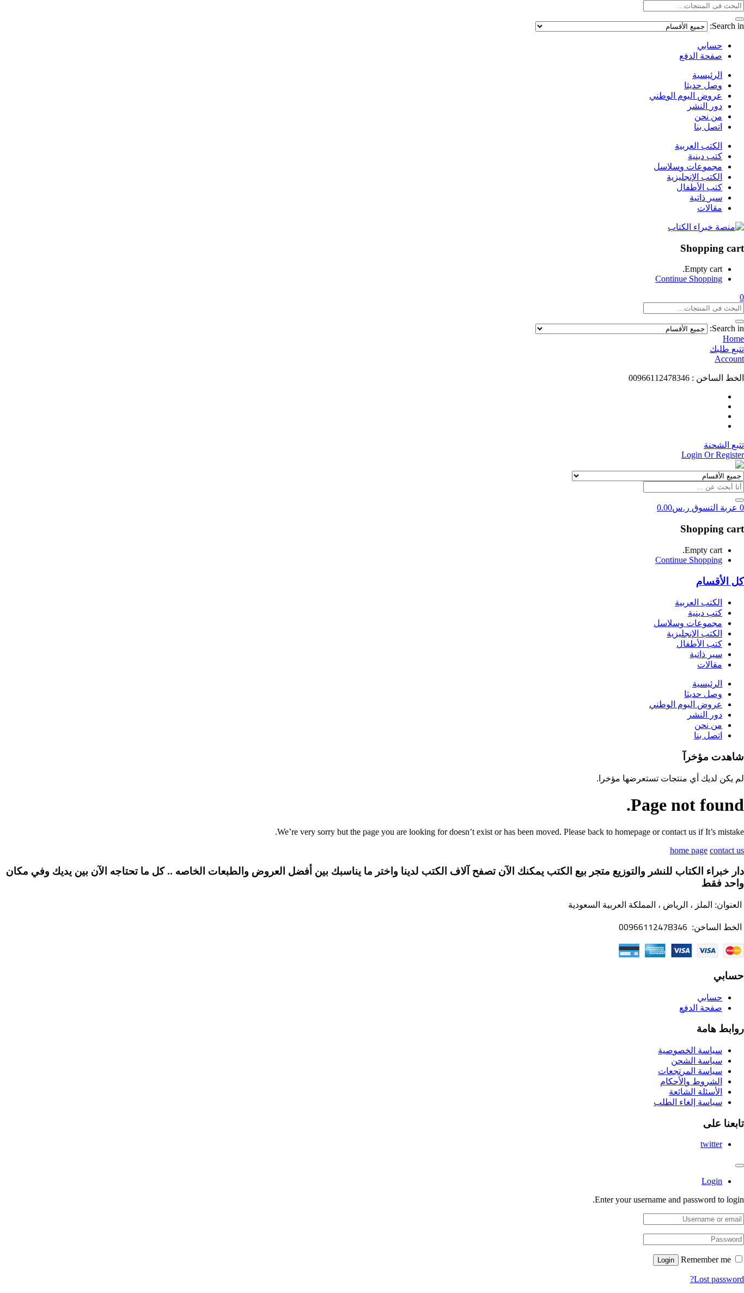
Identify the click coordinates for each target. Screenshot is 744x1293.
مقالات (709, 208)
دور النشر (704, 106)
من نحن (708, 116)
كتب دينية (705, 156)
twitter (711, 1144)
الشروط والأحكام (691, 1081)
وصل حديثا (703, 85)
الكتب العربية (698, 145)
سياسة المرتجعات (690, 1071)
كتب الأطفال (699, 187)
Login (665, 1260)
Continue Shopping (688, 278)
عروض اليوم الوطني (685, 95)
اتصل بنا (708, 126)
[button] (742, 297)
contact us (727, 850)
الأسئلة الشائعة (695, 1091)
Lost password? (717, 1279)
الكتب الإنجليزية (694, 176)
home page (689, 850)
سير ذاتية (706, 197)
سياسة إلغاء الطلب (688, 1102)
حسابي (709, 45)
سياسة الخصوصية (690, 1050)
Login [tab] (712, 1181)
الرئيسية (707, 75)
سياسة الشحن (696, 1060)
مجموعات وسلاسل (688, 166)
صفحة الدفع (700, 55)
